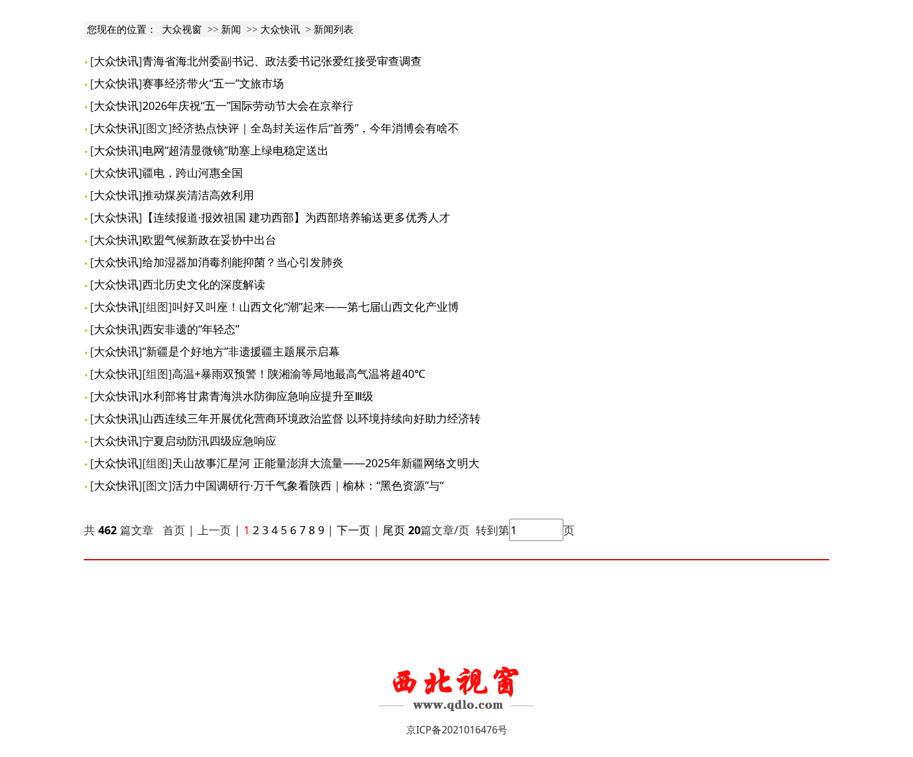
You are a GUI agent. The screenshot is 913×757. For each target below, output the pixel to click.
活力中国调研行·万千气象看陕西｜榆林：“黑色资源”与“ (307, 485)
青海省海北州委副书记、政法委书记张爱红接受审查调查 (282, 60)
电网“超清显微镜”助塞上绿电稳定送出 (235, 150)
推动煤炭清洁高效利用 (198, 194)
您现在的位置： (123, 29)
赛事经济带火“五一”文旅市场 (213, 83)
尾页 (392, 529)
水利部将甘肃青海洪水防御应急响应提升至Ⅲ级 (257, 395)
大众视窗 (182, 29)
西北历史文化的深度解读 (203, 284)
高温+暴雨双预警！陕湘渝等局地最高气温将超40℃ (298, 373)
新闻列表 (333, 29)
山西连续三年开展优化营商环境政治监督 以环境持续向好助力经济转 (311, 418)
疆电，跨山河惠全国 (192, 172)
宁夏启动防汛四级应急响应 (209, 440)
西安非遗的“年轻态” (190, 328)
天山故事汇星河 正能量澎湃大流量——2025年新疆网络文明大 (325, 462)
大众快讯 (280, 29)
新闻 (231, 29)
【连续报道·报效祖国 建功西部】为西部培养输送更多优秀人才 (296, 217)
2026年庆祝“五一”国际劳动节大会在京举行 (247, 105)
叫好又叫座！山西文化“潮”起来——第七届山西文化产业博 (315, 306)
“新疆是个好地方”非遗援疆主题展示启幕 (241, 351)
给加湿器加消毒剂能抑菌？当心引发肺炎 (242, 261)
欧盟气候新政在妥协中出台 (209, 239)
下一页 (353, 529)
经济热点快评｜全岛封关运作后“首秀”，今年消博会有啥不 (315, 127)
